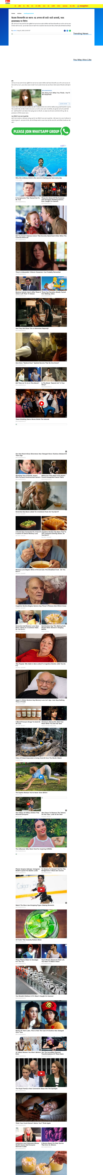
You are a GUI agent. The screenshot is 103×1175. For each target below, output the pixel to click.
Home (13, 13)
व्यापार (44, 6)
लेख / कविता (72, 6)
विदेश (28, 6)
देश (24, 6)
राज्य (32, 6)
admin (15, 30)
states (19, 13)
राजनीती (53, 6)
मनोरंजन (58, 6)
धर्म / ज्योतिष (38, 6)
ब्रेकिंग (19, 6)
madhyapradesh (29, 13)
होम (15, 6)
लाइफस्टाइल (65, 6)
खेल (48, 6)
